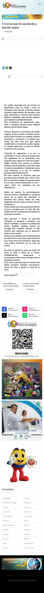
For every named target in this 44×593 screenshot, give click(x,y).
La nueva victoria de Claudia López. (31, 284)
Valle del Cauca (29, 548)
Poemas (27, 530)
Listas (26, 521)
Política (26, 534)
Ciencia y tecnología (10, 503)
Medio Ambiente (8, 525)
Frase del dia (28, 516)
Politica (5, 534)
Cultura (5, 507)
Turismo (6, 548)
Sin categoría (28, 543)
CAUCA (27, 498)
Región (26, 539)
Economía (6, 512)
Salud (5, 543)
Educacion (27, 512)
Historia (6, 521)
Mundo (26, 525)
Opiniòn (6, 530)
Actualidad (6, 498)
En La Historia (7, 516)
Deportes (27, 507)
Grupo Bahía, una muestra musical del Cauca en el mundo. (11, 285)
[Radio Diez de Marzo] (14, 5)
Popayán (6, 539)
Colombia (27, 503)
